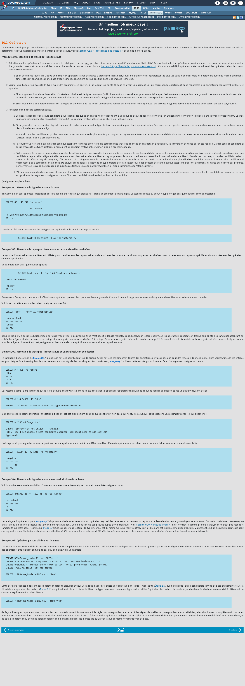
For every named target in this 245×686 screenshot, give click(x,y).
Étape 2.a (160, 586)
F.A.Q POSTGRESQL (94, 17)
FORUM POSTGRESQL (71, 17)
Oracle (168, 13)
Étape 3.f (47, 528)
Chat (96, 2)
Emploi (128, 2)
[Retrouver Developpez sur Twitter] (238, 17)
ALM (68, 8)
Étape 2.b (45, 589)
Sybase (178, 13)
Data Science (86, 13)
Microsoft (78, 8)
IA (61, 8)
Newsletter (112, 2)
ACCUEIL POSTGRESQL (45, 17)
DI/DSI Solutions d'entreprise (32, 8)
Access (61, 13)
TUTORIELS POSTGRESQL (141, 17)
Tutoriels (63, 2)
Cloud (53, 8)
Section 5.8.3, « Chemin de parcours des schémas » (128, 66)
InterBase (120, 13)
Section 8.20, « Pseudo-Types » (153, 525)
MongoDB (206, 13)
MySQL (132, 13)
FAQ (75, 2)
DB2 (98, 13)
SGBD (137, 8)
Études (141, 2)
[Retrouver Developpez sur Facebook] (241, 17)
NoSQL (143, 13)
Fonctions (233, 630)
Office (146, 8)
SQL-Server (191, 13)
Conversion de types (16, 630)
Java (89, 8)
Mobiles (157, 8)
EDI (109, 8)
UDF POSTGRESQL (166, 17)
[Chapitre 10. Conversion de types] (118, 629)
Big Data (72, 13)
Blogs (86, 2)
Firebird (108, 13)
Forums (48, 2)
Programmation (122, 8)
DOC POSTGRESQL (116, 17)
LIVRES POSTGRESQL (189, 17)
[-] (122, 629)
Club (164, 2)
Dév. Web (99, 8)
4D (52, 13)
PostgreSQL (156, 13)
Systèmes (169, 8)
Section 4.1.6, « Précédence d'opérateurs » (100, 51)
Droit (153, 2)
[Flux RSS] (234, 17)
